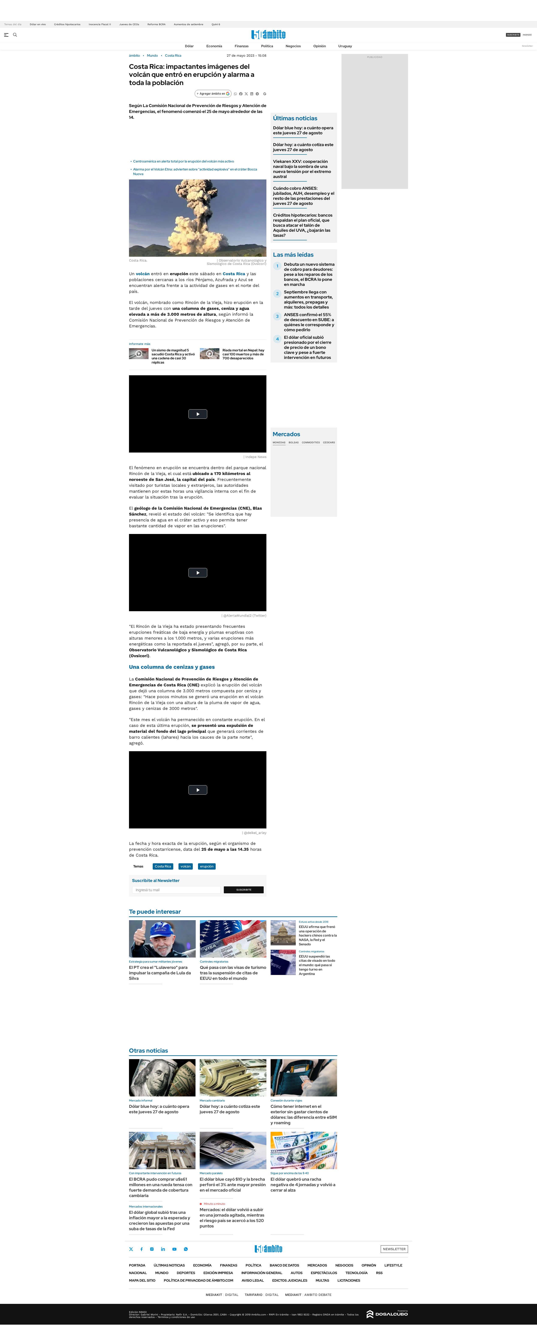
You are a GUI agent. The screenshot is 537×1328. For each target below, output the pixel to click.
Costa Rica (173, 55)
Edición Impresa (218, 1273)
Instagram (152, 1249)
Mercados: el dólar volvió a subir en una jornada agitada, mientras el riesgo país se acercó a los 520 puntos (232, 1218)
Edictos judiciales (289, 1280)
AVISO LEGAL (253, 1280)
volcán (186, 866)
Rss (379, 1273)
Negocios (293, 46)
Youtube (174, 1249)
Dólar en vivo (38, 24)
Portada (137, 1265)
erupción (207, 866)
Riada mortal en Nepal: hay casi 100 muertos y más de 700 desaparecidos (243, 354)
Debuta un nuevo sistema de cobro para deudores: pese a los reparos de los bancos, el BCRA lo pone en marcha (309, 274)
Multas (322, 1280)
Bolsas (294, 442)
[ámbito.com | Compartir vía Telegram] (257, 94)
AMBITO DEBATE (308, 1295)
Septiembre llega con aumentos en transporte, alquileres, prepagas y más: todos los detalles (308, 299)
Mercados (317, 1265)
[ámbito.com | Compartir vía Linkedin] (251, 94)
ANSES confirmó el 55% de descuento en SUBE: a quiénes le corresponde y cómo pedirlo (309, 322)
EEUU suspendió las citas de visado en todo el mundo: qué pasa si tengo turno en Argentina (317, 965)
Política (267, 46)
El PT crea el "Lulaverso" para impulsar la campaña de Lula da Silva (160, 973)
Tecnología (356, 1273)
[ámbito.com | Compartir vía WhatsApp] (235, 94)
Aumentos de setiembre (188, 24)
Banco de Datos (284, 1265)
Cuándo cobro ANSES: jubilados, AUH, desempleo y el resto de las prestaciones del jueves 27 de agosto (303, 196)
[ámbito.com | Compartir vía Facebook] (240, 94)
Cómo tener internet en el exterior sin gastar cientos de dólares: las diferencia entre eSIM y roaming (304, 1114)
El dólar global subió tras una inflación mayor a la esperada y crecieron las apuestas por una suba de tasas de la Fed (159, 1220)
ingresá (527, 35)
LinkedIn (163, 1249)
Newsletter (527, 46)
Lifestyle (393, 1265)
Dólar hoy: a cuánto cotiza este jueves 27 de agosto (303, 147)
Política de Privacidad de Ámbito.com (198, 1280)
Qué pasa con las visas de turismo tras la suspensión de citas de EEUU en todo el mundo (233, 973)
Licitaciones (349, 1280)
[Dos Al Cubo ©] (387, 1314)
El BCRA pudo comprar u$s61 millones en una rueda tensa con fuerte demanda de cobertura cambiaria (160, 1187)
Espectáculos (324, 1273)
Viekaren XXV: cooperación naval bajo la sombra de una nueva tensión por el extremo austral (302, 169)
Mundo (152, 55)
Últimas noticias (169, 1265)
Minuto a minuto (214, 1204)
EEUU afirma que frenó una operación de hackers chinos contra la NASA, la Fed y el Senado (318, 935)
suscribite (513, 35)
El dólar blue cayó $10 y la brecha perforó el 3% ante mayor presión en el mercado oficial (233, 1184)
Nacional (138, 1273)
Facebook (142, 1249)
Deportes (186, 1273)
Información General (261, 1273)
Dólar (189, 46)
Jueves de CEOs (129, 24)
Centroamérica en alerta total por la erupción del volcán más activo (183, 161)
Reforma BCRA (156, 24)
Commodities (311, 442)
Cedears (329, 442)
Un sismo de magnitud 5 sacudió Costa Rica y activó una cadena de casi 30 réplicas (173, 356)
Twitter (131, 1249)
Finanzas (242, 46)
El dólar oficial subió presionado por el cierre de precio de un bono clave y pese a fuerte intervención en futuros (307, 347)
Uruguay (345, 46)
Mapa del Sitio (142, 1280)
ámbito (134, 55)
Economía (214, 46)
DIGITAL (222, 1295)
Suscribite (244, 889)
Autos (296, 1273)
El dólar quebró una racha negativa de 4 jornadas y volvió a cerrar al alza (303, 1184)
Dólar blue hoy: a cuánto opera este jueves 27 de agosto (303, 130)
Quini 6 (216, 24)
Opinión (319, 46)
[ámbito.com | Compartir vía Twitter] (246, 94)
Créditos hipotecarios (67, 24)
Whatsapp (186, 1249)
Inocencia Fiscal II (100, 24)
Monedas (279, 442)
